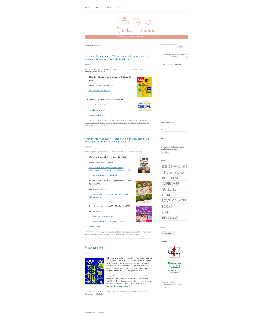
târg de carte (133, 234)
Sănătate (131, 120)
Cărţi (102, 120)
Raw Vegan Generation (120, 123)
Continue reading (96, 115)
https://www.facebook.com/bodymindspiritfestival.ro (107, 221)
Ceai (106, 232)
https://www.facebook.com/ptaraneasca (103, 175)
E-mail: (163, 138)
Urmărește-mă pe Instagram (171, 64)
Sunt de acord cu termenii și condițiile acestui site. (172, 148)
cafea (149, 232)
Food (106, 120)
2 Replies (88, 64)
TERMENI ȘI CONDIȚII (168, 282)
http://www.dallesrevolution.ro (99, 91)
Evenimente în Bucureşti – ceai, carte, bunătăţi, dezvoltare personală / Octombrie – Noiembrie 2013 (117, 140)
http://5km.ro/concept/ (97, 110)
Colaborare (107, 7)
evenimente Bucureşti (92, 123)
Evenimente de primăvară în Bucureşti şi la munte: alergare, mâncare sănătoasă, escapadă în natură (118, 57)
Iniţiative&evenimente (116, 120)
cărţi (127, 291)
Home (87, 7)
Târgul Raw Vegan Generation (137, 123)
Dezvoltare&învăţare (114, 232)
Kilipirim (102, 123)
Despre (96, 7)
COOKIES (164, 287)
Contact (119, 7)
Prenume (164, 130)
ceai (90, 234)
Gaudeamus (119, 234)
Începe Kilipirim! (94, 247)
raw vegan (109, 123)
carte (87, 234)
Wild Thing (95, 125)
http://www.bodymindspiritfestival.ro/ (102, 216)
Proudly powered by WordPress (94, 312)
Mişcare (125, 120)
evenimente (146, 120)
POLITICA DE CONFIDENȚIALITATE (172, 285)
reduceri (146, 291)
